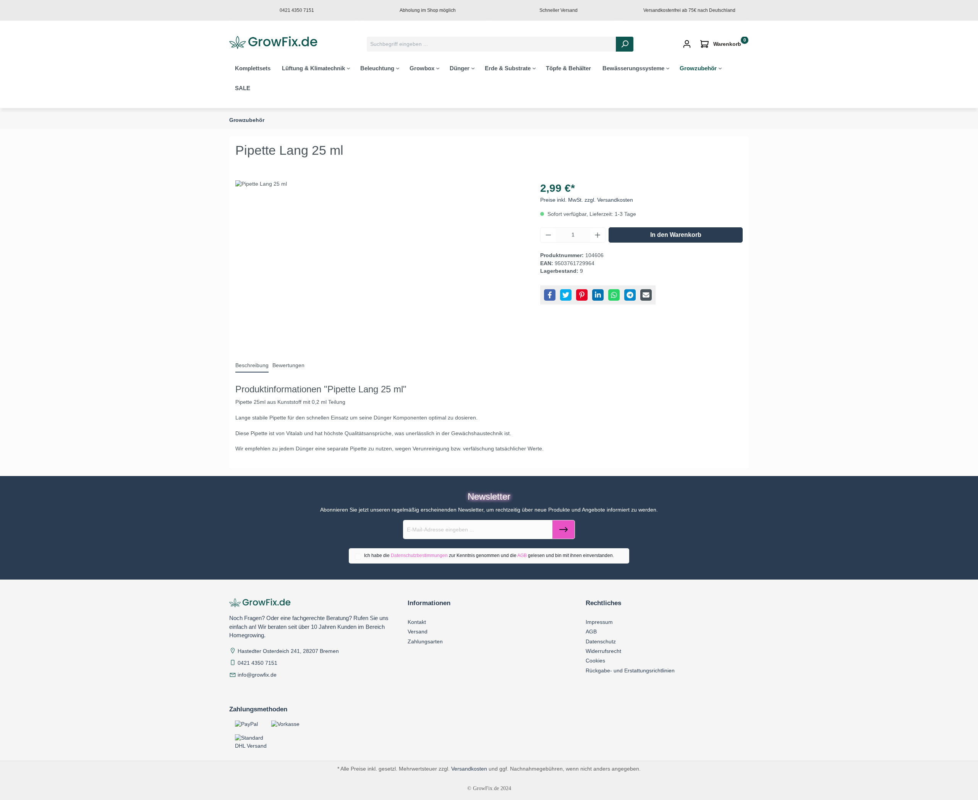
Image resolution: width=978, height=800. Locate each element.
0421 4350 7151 (257, 663)
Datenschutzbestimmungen (419, 555)
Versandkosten (469, 769)
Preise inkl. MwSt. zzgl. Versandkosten (586, 200)
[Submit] (563, 529)
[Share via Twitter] (566, 295)
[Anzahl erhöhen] (598, 235)
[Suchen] (624, 44)
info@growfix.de (257, 675)
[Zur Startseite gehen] (275, 43)
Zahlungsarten (425, 641)
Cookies (595, 660)
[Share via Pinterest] (582, 295)
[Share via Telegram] (630, 295)
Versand (417, 631)
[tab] (252, 366)
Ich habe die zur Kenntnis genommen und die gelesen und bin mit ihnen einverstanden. (489, 555)
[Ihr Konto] (687, 44)
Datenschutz (601, 641)
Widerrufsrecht (603, 651)
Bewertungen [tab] (288, 365)
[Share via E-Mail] (646, 295)
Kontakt (417, 622)
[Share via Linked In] (598, 295)
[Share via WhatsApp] (614, 295)
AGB (522, 555)
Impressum (599, 622)
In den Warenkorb (675, 235)
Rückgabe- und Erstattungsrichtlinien (630, 670)
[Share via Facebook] (549, 295)
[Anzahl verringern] (548, 235)
